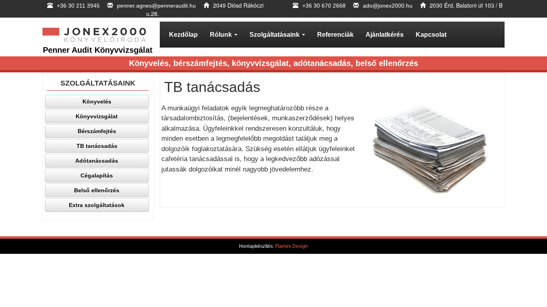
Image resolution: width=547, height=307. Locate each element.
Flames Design (291, 246)
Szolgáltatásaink (275, 34)
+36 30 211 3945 (79, 5)
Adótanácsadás (96, 160)
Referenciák (335, 34)
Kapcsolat (431, 34)
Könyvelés (96, 101)
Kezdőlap (183, 34)
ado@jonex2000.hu (387, 5)
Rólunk (221, 34)
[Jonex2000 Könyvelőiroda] (97, 35)
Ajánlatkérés (385, 34)
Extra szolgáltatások (97, 205)
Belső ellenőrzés (96, 190)
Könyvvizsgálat (97, 116)
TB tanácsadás (96, 146)
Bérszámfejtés (97, 131)
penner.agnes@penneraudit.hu (156, 5)
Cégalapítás (96, 175)
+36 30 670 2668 (324, 5)
